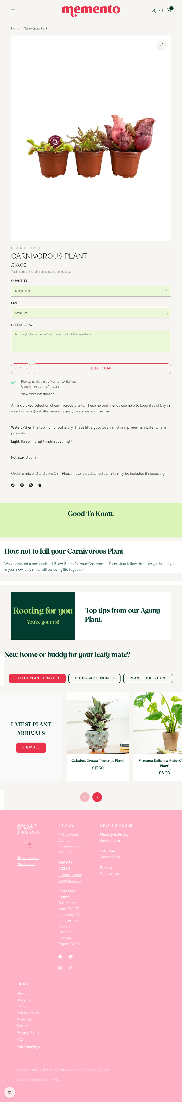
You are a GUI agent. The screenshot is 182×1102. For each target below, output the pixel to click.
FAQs (21, 1040)
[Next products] (97, 797)
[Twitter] (74, 957)
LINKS (22, 984)
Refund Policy (28, 1013)
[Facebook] (13, 485)
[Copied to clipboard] (40, 485)
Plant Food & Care (148, 678)
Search (22, 993)
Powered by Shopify (95, 1070)
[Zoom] (161, 45)
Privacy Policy (28, 1033)
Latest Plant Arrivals (37, 678)
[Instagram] (63, 968)
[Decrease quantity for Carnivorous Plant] (14, 369)
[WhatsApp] (32, 485)
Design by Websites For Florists (39, 1080)
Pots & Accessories (94, 678)
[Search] (161, 11)
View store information (37, 394)
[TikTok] (74, 968)
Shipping (34, 272)
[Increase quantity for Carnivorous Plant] (27, 369)
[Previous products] (85, 797)
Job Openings (28, 1047)
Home (15, 28)
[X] (23, 485)
